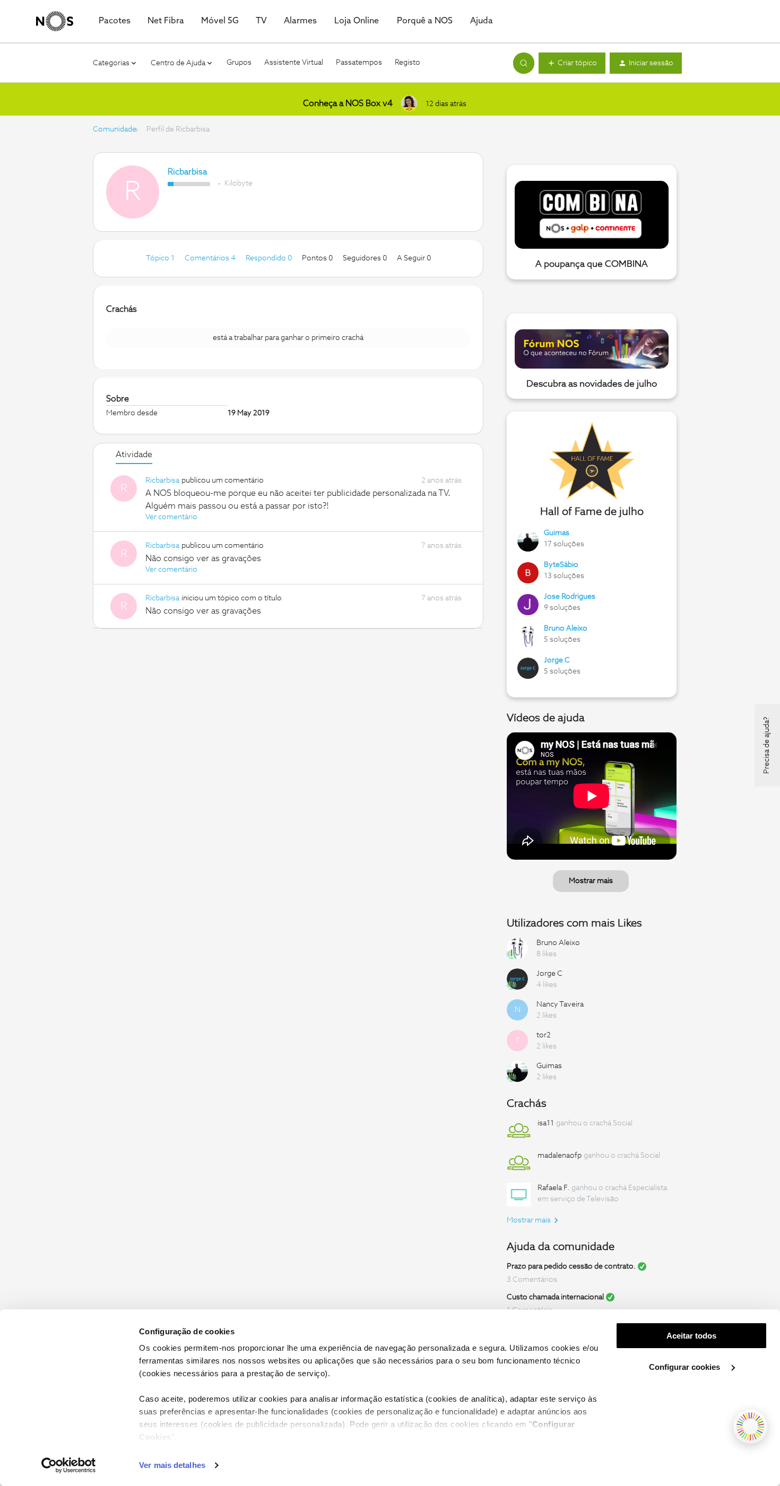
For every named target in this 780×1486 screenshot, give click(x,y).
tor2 (543, 1035)
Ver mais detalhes (172, 1465)
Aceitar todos (691, 1335)
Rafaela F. (553, 1188)
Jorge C (557, 660)
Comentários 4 (211, 258)
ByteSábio (561, 565)
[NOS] (54, 21)
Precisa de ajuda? (766, 745)
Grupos (239, 62)
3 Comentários (532, 1279)
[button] (572, 63)
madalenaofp (560, 1155)
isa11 (546, 1123)
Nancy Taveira (560, 1004)
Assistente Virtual (293, 62)
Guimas (556, 533)
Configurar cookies (685, 1366)
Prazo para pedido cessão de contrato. (571, 1266)
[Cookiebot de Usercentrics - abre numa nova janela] (68, 1465)
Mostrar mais (591, 881)
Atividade (134, 454)
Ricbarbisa (187, 172)
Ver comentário (171, 517)
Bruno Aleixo (565, 628)
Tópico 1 (161, 258)
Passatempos (359, 62)
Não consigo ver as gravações (203, 558)
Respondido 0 (269, 258)
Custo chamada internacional (555, 1297)
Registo (407, 62)
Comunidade (114, 129)
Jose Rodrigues (569, 596)
